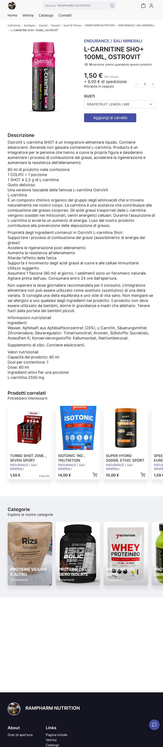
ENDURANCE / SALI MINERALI (136, 25)
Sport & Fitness (72, 25)
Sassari (43, 25)
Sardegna (29, 25)
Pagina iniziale (56, 735)
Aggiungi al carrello (110, 117)
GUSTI (89, 96)
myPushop (14, 25)
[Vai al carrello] (143, 6)
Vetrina (51, 740)
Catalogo (46, 15)
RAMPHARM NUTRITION (100, 25)
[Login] (151, 6)
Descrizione (21, 135)
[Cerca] (112, 6)
